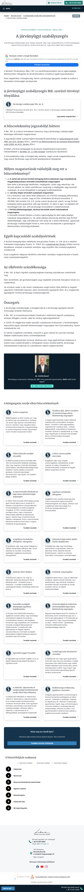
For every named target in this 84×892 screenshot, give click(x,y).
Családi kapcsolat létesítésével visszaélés (64, 653)
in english (76, 8)
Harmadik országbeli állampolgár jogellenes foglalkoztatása (22, 606)
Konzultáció (56, 3)
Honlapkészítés (41, 877)
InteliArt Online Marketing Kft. (59, 877)
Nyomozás (18, 776)
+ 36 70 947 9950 (39, 842)
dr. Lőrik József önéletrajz (42, 386)
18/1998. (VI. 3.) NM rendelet (32, 152)
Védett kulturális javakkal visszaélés (23, 455)
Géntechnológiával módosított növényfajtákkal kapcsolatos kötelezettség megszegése (64, 606)
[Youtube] (42, 867)
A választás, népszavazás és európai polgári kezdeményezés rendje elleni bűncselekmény (25, 689)
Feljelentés (18, 769)
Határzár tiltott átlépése (22, 572)
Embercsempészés (20, 412)
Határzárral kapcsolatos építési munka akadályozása (64, 540)
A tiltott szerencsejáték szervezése (61, 455)
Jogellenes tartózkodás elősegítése (61, 493)
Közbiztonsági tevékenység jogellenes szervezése (63, 689)
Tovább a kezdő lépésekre (42, 743)
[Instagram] (46, 867)
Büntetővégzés (19, 795)
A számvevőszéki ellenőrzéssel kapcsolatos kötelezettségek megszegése (25, 494)
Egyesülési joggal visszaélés (24, 653)
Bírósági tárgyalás (20, 808)
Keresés (76, 16)
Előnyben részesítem (42, 65)
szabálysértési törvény (56, 244)
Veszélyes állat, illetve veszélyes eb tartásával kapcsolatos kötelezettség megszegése (65, 413)
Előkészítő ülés (19, 802)
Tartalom (7, 888)
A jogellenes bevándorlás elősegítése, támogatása (23, 540)
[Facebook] (37, 867)
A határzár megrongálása (62, 572)
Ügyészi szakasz (20, 789)
